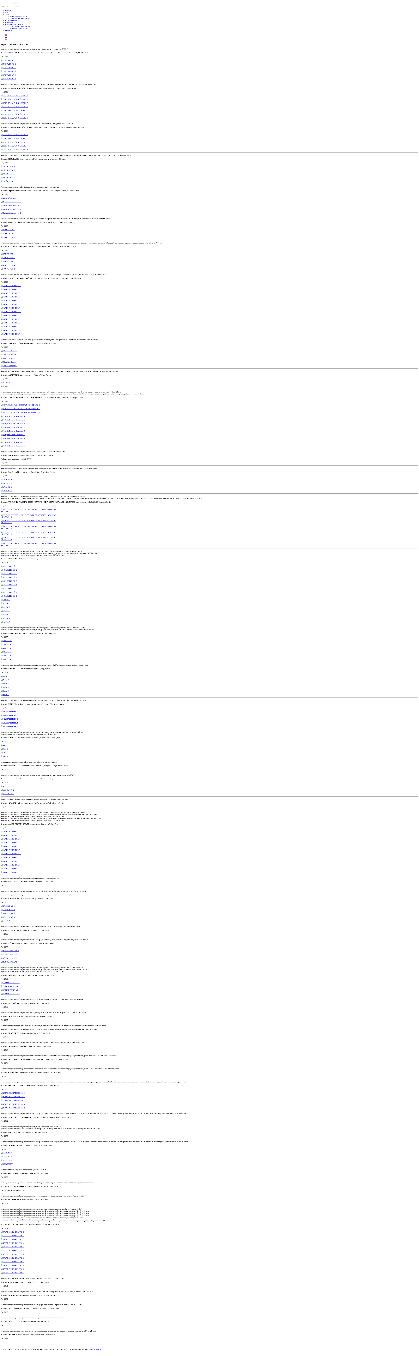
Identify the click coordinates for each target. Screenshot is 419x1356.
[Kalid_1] (4, 745)
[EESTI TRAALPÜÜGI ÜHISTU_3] (14, 103)
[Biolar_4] (5, 687)
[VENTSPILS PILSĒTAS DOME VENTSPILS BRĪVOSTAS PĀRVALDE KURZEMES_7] (34, 545)
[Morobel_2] (5, 603)
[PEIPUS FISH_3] (8, 237)
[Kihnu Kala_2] (6, 644)
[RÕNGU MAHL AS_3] (10, 958)
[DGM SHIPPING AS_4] (10, 994)
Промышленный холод (18, 16)
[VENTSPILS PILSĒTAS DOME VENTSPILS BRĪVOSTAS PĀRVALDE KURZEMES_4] (34, 528)
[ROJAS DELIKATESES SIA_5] (13, 1108)
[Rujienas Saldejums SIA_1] (11, 198)
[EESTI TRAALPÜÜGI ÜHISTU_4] (14, 107)
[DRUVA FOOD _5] (8, 75)
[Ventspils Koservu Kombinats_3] (13, 424)
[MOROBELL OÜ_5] (9, 581)
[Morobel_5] (5, 614)
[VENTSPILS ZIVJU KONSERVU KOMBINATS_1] (20, 405)
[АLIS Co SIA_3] (7, 794)
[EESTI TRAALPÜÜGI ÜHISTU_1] (14, 96)
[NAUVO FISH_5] (8, 269)
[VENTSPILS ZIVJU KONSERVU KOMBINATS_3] (20, 412)
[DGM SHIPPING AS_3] (10, 990)
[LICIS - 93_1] (6, 479)
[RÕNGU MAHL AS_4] (10, 962)
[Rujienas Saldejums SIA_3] (11, 205)
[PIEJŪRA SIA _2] (8, 170)
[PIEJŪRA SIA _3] (8, 174)
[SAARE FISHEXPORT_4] (11, 297)
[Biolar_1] (5, 676)
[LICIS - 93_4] (6, 491)
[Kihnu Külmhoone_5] (9, 366)
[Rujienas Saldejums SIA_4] (11, 209)
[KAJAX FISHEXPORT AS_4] (12, 1243)
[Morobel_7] (5, 622)
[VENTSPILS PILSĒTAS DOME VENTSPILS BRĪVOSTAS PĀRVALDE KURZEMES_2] (34, 517)
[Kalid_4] (4, 756)
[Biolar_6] (5, 695)
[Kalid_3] (4, 753)
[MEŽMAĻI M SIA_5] (9, 726)
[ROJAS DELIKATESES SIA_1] (13, 1093)
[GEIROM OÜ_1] (7, 1153)
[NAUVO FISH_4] (8, 265)
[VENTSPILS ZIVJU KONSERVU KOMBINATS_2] (20, 409)
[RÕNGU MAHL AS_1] (10, 951)
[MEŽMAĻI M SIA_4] (9, 723)
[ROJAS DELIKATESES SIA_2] (13, 1097)
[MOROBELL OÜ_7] (9, 588)
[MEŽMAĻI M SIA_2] (9, 715)
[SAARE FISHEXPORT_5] (11, 301)
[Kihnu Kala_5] (6, 656)
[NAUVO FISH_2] (8, 258)
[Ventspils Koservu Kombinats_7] (13, 438)
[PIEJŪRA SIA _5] (8, 181)
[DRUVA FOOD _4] (8, 71)
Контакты (9, 30)
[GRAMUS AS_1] (8, 906)
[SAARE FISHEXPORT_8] (11, 312)
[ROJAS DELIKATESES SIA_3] (13, 1100)
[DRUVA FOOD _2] (8, 64)
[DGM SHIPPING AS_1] (10, 983)
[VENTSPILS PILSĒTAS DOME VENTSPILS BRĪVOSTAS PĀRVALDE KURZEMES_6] (34, 540)
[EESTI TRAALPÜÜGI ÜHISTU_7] (14, 118)
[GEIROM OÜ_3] (7, 1160)
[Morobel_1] (5, 600)
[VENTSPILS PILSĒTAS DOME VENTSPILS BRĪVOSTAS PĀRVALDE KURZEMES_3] (34, 523)
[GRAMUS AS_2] (8, 910)
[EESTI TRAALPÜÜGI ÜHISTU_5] (14, 110)
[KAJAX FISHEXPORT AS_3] (12, 1239)
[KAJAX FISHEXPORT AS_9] (12, 1262)
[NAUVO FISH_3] (8, 261)
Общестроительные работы (20, 18)
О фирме (8, 12)
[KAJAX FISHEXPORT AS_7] (12, 1254)
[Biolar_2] (5, 680)
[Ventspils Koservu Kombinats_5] (13, 431)
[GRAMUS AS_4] (8, 917)
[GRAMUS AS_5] (8, 921)
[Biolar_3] (5, 683)
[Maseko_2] (5, 386)
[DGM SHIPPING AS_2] (10, 986)
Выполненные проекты (14, 24)
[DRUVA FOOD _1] (8, 60)
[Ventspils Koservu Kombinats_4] (13, 427)
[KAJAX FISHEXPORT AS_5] (12, 1247)
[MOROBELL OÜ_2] (9, 570)
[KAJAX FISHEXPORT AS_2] (12, 1236)
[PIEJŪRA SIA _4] (8, 177)
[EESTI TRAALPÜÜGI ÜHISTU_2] (14, 99)
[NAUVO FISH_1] (8, 254)
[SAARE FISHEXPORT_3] (11, 293)
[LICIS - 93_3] (6, 487)
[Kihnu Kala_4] (6, 652)
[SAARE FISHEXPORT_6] (11, 304)
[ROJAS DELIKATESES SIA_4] (13, 1104)
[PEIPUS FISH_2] (8, 233)
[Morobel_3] (5, 607)
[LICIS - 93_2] (6, 483)
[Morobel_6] (5, 618)
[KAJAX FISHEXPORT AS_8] (12, 1258)
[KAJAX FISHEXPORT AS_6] (12, 1250)
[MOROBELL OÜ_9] (9, 596)
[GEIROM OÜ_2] (7, 1157)
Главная (8, 10)
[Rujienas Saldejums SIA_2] (11, 202)
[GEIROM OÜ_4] (7, 1164)
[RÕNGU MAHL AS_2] (10, 954)
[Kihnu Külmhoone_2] (9, 354)
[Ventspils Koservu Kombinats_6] (13, 435)
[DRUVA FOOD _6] (8, 79)
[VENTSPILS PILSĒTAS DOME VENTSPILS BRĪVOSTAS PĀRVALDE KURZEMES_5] (34, 534)
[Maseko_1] (5, 382)
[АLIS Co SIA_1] (7, 786)
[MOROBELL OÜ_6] (9, 585)
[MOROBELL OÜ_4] (9, 577)
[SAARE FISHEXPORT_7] (11, 308)
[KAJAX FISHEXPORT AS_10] (13, 1265)
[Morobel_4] (5, 611)
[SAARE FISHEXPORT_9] (11, 315)
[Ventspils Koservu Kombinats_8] (13, 442)
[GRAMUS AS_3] (8, 913)
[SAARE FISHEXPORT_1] (11, 286)
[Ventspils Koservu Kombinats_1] (13, 416)
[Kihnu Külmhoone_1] (9, 351)
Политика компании (13, 20)
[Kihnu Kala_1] (6, 641)
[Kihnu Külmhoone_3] (9, 358)
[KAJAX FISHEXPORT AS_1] (12, 1232)
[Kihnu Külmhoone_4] (9, 362)
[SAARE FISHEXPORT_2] (11, 289)
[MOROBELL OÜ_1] (9, 566)
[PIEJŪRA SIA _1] (8, 166)
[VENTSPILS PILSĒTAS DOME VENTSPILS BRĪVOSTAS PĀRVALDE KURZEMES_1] (34, 511)
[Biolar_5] (5, 691)
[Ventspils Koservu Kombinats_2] (13, 420)
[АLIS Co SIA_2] (7, 790)
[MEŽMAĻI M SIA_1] (9, 711)
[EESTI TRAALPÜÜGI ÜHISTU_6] (14, 114)
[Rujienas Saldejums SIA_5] (11, 213)
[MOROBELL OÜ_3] (9, 574)
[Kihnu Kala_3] (6, 648)
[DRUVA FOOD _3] (8, 68)
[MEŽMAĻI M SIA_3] (9, 719)
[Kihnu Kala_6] (6, 659)
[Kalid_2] (4, 749)
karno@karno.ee (95, 1349)
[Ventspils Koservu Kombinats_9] (13, 446)
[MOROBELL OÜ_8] (9, 592)
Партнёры (9, 22)
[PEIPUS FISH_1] (8, 230)
